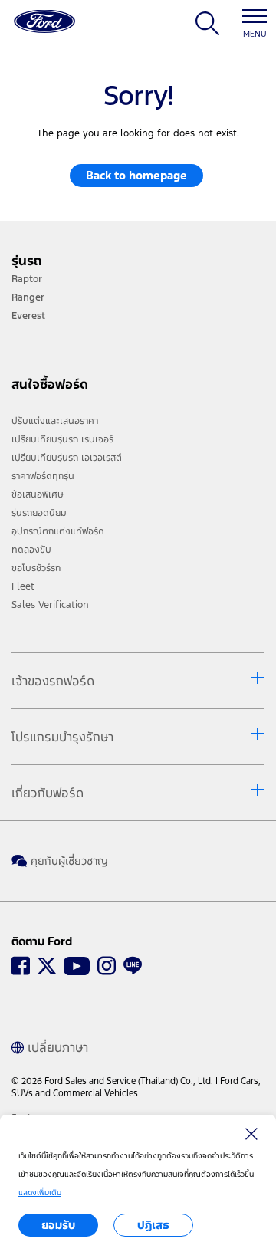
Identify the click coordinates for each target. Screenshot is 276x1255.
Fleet (23, 586)
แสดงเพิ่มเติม (39, 1193)
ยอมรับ (58, 1224)
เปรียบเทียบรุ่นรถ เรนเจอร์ (62, 439)
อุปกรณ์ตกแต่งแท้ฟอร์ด (58, 531)
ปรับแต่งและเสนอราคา (55, 421)
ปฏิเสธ (153, 1224)
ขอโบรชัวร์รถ (36, 568)
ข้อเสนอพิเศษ (38, 494)
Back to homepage (136, 175)
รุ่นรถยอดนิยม (39, 513)
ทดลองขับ (31, 550)
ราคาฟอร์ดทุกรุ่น (43, 476)
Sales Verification (50, 605)
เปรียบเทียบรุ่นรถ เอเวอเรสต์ (67, 458)
